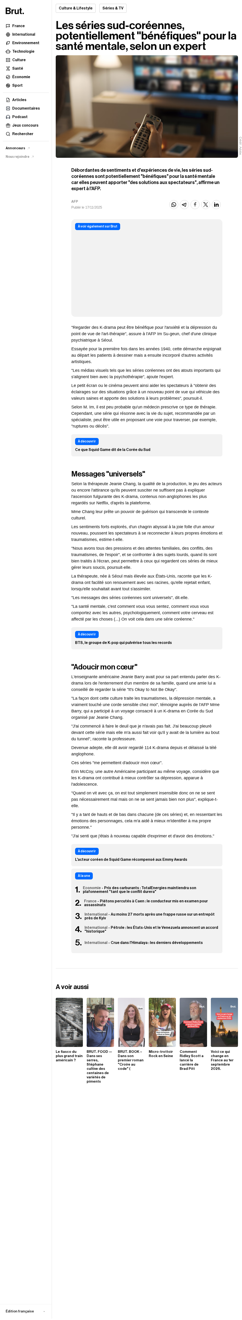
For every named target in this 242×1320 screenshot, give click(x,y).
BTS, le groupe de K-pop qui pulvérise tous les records (123, 643)
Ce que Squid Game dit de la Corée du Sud (112, 450)
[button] (26, 1311)
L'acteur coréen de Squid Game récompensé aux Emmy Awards (131, 859)
